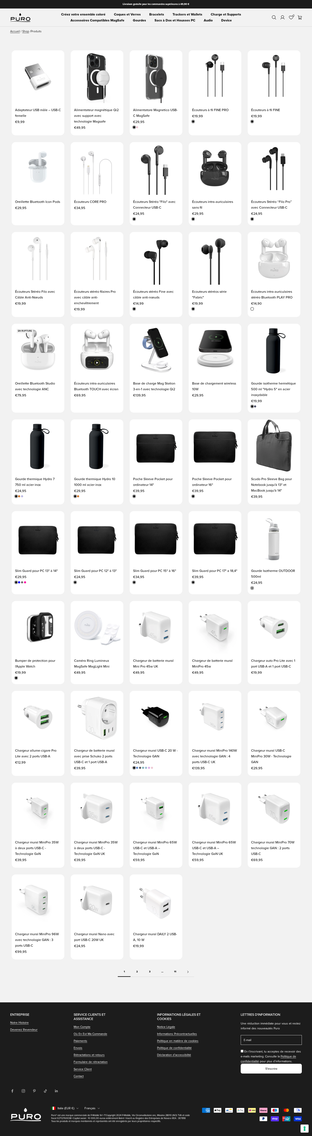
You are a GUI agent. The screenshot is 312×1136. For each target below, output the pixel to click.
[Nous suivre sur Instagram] (23, 1091)
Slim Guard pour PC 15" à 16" (154, 571)
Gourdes (139, 20)
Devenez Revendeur (24, 1029)
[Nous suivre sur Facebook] (12, 1091)
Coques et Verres (127, 14)
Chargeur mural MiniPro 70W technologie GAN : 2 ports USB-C (272, 848)
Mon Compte (82, 1027)
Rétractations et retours (89, 1055)
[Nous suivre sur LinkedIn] (56, 1091)
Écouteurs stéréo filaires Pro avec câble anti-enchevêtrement (95, 297)
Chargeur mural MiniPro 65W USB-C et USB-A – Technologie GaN (155, 848)
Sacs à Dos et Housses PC (175, 20)
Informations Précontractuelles (177, 1034)
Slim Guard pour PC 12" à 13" (95, 571)
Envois (78, 1048)
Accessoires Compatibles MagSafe (97, 20)
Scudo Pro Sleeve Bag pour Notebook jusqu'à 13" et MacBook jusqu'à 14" (271, 485)
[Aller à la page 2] (187, 972)
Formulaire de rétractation (91, 1062)
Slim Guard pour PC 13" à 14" (36, 571)
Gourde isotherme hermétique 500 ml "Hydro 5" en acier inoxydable (273, 389)
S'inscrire (271, 1069)
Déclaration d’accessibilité (174, 1055)
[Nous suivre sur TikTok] (45, 1091)
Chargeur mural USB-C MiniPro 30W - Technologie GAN (271, 756)
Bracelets (156, 14)
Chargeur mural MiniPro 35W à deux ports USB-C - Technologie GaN (37, 848)
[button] (56, 57)
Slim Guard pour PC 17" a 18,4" (214, 571)
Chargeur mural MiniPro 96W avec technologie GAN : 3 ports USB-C (37, 940)
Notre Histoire (19, 1022)
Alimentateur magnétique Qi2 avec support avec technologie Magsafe (96, 116)
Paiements (80, 1041)
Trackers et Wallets (187, 14)
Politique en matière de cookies (177, 1041)
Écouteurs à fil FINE (265, 110)
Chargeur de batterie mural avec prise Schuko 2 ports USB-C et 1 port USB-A (94, 756)
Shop (25, 31)
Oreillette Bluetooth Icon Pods (37, 202)
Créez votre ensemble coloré (83, 14)
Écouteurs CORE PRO (90, 202)
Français (90, 1108)
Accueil (15, 31)
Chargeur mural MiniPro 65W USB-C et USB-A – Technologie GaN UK (214, 848)
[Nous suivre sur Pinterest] (34, 1091)
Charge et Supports (226, 14)
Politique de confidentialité (174, 1048)
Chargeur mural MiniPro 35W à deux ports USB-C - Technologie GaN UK (96, 848)
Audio (208, 20)
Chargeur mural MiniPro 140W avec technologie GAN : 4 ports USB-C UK (214, 756)
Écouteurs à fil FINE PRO (210, 110)
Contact (79, 1076)
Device (226, 20)
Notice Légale (166, 1027)
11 (175, 971)
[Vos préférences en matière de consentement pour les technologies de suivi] (305, 1129)
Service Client (83, 1069)
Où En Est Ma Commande (90, 1034)
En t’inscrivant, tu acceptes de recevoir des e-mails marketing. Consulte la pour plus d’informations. (271, 1056)
